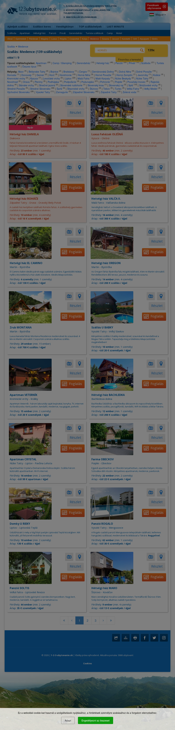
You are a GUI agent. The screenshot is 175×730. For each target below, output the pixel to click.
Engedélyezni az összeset (96, 720)
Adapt (68, 720)
